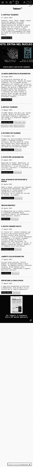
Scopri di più (24, 464)
